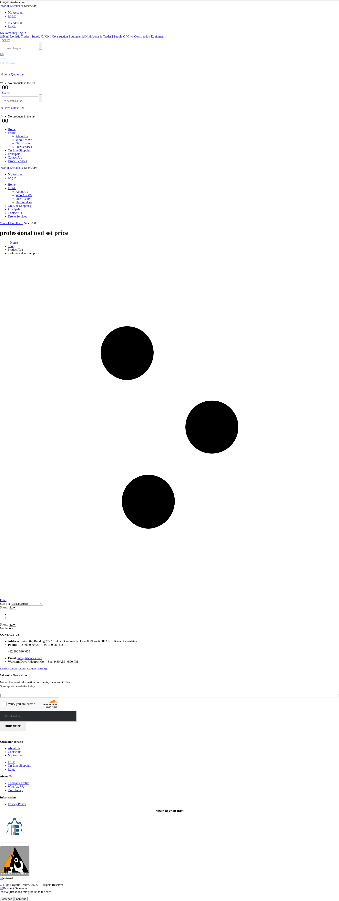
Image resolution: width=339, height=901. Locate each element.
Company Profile (18, 783)
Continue (21, 898)
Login (11, 769)
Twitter (13, 668)
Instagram (31, 668)
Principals (14, 154)
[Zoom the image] (169, 861)
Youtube (22, 668)
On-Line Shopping (19, 150)
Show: (4, 607)
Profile (12, 132)
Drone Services (17, 161)
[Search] (40, 46)
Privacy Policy (17, 804)
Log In (12, 16)
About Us (22, 136)
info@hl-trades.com (29, 658)
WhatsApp (42, 668)
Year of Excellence (11, 5)
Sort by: (5, 603)
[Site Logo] (82, 36)
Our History (23, 143)
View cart (7, 898)
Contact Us (15, 157)
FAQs (11, 762)
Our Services (24, 147)
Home (11, 129)
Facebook (4, 668)
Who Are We (24, 139)
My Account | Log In (13, 33)
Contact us (14, 751)
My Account (15, 12)
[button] (6, 40)
